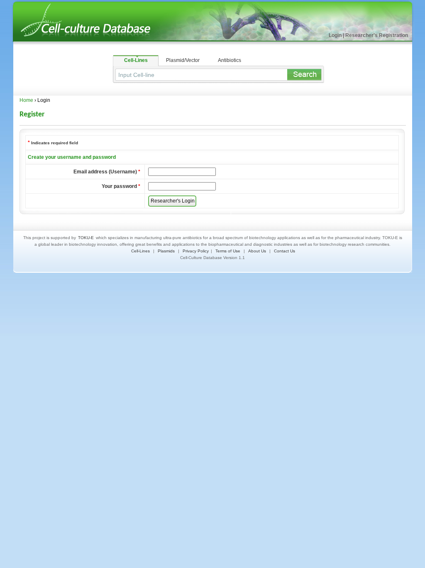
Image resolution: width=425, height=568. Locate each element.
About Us (257, 251)
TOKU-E (86, 237)
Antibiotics (229, 60)
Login (335, 35)
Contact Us (284, 251)
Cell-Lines (136, 60)
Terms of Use (227, 251)
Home (26, 100)
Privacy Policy (196, 251)
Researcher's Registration (376, 35)
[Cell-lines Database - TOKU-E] (92, 40)
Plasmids (166, 251)
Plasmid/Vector (183, 60)
